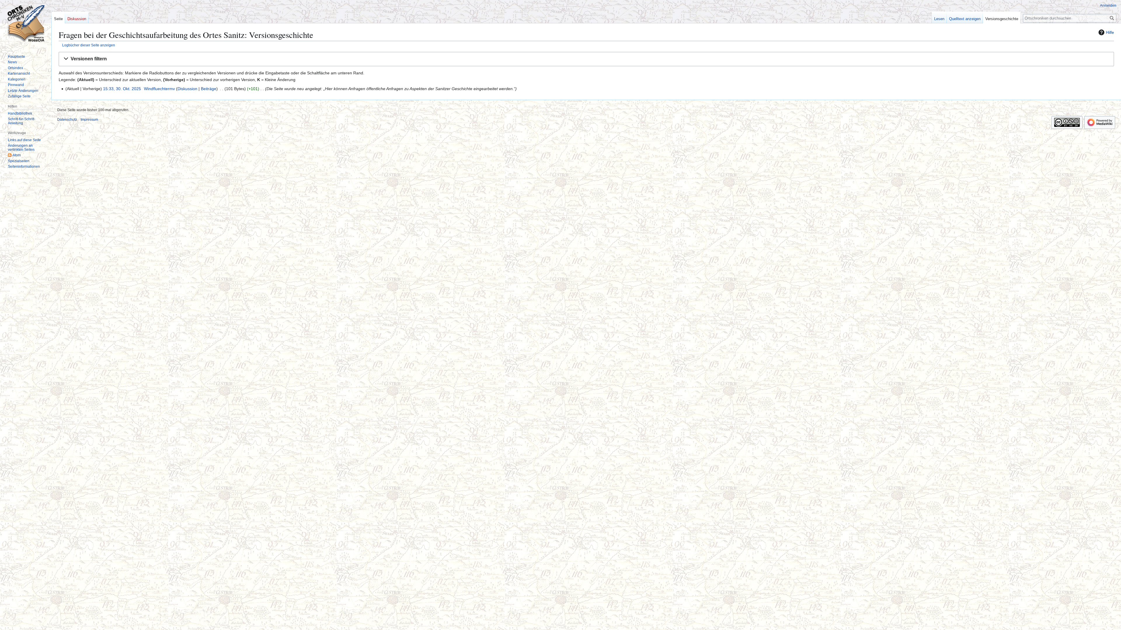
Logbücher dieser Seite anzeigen (88, 45)
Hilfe (1110, 32)
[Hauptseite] (25, 23)
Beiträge (208, 88)
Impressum (89, 120)
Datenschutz (67, 120)
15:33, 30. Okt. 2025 (122, 88)
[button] (586, 59)
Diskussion (187, 88)
